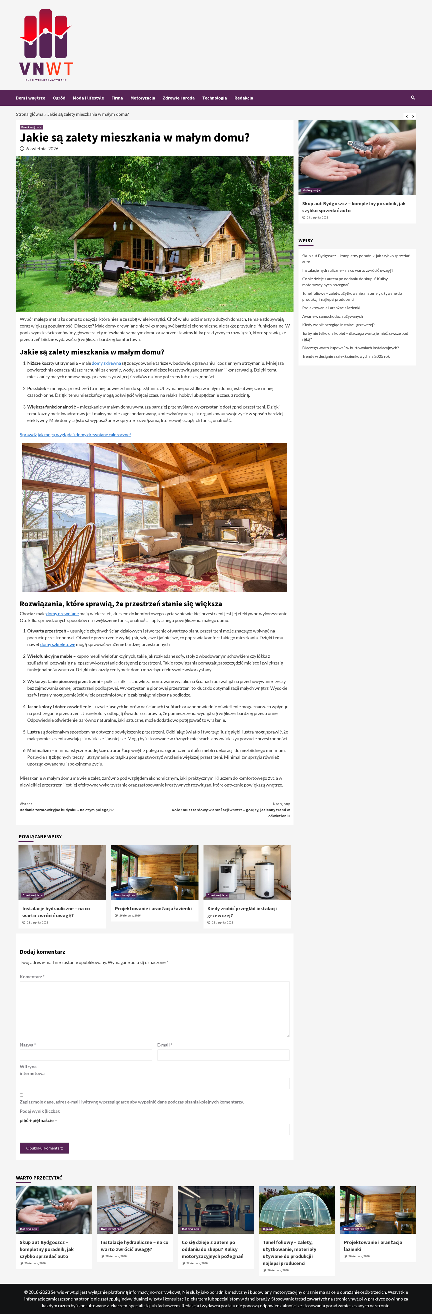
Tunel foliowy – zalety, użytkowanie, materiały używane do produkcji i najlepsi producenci (352, 296)
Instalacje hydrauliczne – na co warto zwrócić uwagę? (347, 270)
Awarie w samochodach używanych (332, 316)
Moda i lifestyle (88, 98)
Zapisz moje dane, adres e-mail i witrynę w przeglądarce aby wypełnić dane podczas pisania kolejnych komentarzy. (132, 1101)
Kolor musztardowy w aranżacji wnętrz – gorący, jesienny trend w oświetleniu (231, 809)
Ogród (59, 98)
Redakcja (243, 98)
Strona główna (29, 114)
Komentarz (32, 976)
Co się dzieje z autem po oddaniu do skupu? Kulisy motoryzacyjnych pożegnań (345, 281)
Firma (117, 98)
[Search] (413, 97)
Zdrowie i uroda (179, 98)
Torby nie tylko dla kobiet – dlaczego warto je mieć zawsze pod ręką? (355, 336)
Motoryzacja (142, 98)
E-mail (164, 1045)
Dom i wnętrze (30, 98)
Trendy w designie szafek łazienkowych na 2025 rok (346, 356)
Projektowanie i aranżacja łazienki (153, 908)
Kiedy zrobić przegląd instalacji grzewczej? (338, 324)
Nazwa (28, 1045)
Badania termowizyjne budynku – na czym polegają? (67, 806)
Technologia (214, 98)
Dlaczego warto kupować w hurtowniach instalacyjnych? (350, 347)
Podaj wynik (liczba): (40, 1111)
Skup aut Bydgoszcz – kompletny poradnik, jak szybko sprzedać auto (356, 258)
